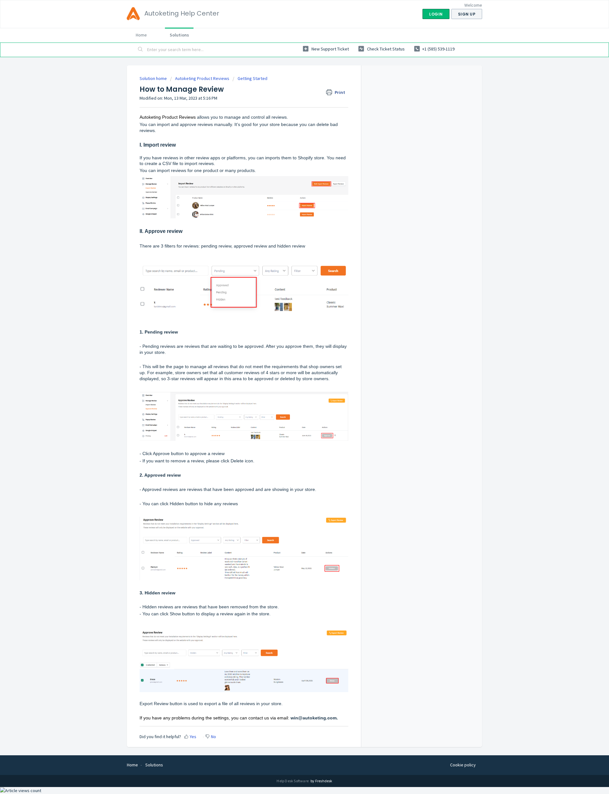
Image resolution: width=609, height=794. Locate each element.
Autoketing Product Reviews (202, 78)
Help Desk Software (293, 780)
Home (141, 35)
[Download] (293, 322)
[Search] (140, 49)
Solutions (179, 35)
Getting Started (252, 78)
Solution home (154, 78)
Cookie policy (463, 765)
